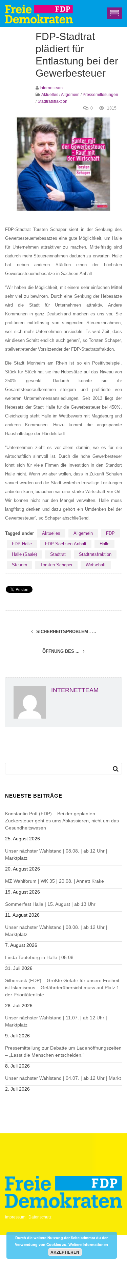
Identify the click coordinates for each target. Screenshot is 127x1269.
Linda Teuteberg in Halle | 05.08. (40, 957)
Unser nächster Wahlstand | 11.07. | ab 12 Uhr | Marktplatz (56, 1021)
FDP (110, 533)
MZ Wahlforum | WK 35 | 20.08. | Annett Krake (54, 881)
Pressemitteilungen (100, 94)
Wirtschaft (96, 564)
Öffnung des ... (61, 651)
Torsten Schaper (56, 564)
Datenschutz (39, 1217)
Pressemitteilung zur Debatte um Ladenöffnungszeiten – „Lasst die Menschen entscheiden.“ (63, 1051)
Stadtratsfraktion (52, 101)
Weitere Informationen (88, 1244)
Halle (104, 543)
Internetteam (51, 87)
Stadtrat (58, 554)
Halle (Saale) (24, 554)
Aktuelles (49, 94)
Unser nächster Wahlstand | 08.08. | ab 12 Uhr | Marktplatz (56, 854)
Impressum (15, 1217)
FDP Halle (22, 543)
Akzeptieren (64, 1252)
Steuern (19, 564)
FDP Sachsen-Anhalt (65, 543)
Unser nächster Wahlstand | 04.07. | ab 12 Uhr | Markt (63, 1078)
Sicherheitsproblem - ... (65, 631)
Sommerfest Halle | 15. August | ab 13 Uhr (50, 904)
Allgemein (70, 94)
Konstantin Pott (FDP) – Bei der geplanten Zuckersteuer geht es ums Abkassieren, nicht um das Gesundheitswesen (62, 821)
